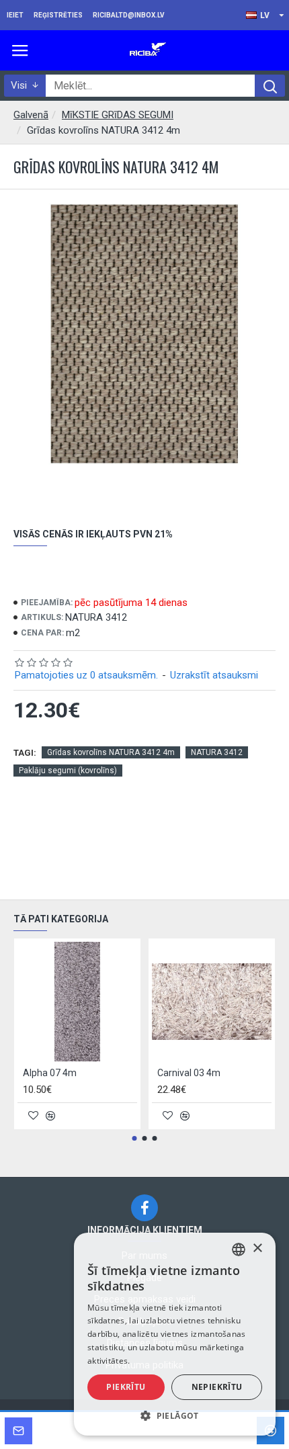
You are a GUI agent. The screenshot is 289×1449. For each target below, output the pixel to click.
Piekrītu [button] (125, 1387)
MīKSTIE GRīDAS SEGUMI (117, 115)
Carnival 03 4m (188, 1072)
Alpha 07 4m (50, 1072)
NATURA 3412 (217, 752)
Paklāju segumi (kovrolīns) (68, 770)
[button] (134, 1138)
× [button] (257, 1248)
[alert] (175, 1334)
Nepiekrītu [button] (217, 1387)
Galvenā (30, 115)
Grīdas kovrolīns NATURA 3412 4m (111, 752)
